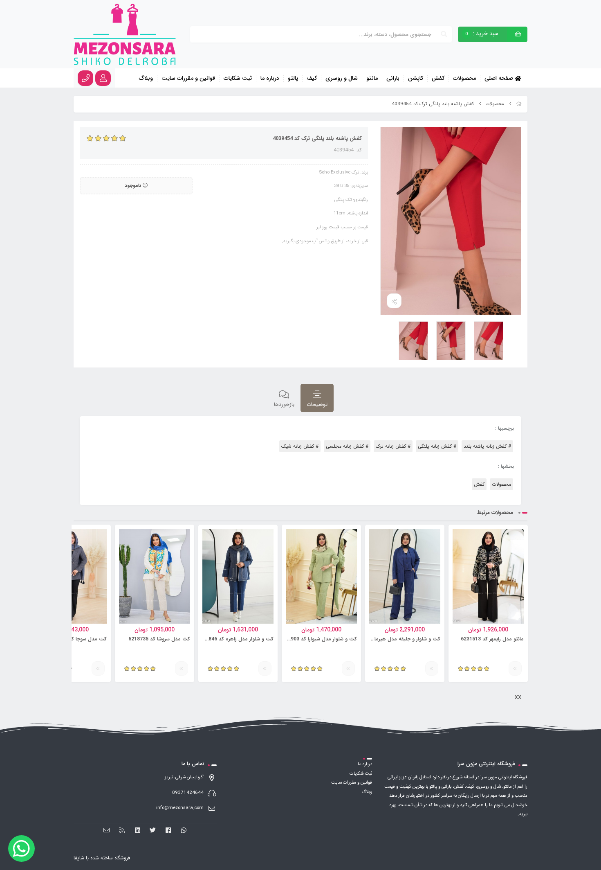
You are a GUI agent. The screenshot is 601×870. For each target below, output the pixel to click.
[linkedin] (137, 830)
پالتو (293, 78)
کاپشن (415, 78)
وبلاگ (146, 78)
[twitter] (153, 830)
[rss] (122, 830)
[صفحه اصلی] (518, 104)
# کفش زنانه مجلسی (347, 446)
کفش (438, 78)
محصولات (464, 78)
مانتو (372, 78)
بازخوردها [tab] (284, 404)
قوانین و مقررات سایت (188, 78)
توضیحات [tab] (317, 404)
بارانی (392, 78)
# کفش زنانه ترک (393, 446)
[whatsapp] (184, 830)
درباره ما (269, 78)
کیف (312, 78)
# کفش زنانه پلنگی (437, 446)
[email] (107, 830)
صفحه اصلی (499, 78)
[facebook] (168, 830)
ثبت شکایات (238, 78)
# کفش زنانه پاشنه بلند (487, 446)
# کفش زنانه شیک (299, 446)
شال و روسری (341, 78)
